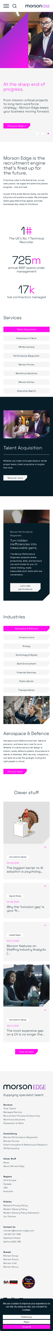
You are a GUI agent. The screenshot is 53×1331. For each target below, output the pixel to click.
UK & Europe (9, 1180)
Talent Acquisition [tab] (26, 329)
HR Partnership (11, 1148)
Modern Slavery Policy (15, 1209)
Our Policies (9, 1216)
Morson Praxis (11, 1259)
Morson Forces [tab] (26, 364)
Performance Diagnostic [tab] (26, 355)
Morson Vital (10, 1263)
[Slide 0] (37, 133)
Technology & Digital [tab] (26, 654)
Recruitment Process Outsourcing (21, 1115)
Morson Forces (11, 1141)
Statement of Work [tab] (26, 338)
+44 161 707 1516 (12, 1234)
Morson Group (10, 1255)
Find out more (15, 771)
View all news (26, 1051)
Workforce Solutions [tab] (26, 373)
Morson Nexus (11, 1266)
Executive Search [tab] (26, 390)
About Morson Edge (13, 1166)
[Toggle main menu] (6, 6)
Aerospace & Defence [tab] (26, 628)
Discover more (15, 477)
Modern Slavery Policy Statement (21, 1212)
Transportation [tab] (26, 690)
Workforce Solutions (14, 1119)
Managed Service (12, 1112)
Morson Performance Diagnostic (20, 1137)
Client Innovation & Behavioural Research (25, 1144)
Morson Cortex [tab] (26, 382)
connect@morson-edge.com (18, 1230)
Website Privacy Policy (15, 1205)
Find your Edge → (17, 125)
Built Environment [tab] (26, 663)
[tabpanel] (26, 446)
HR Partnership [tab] (26, 346)
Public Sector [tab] (26, 681)
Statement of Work (13, 1123)
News (6, 1162)
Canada (7, 1183)
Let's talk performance (25, 587)
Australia (8, 1191)
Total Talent (9, 1108)
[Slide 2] (48, 133)
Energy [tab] (26, 646)
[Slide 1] (42, 133)
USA (5, 1187)
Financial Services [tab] (26, 672)
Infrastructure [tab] (26, 637)
